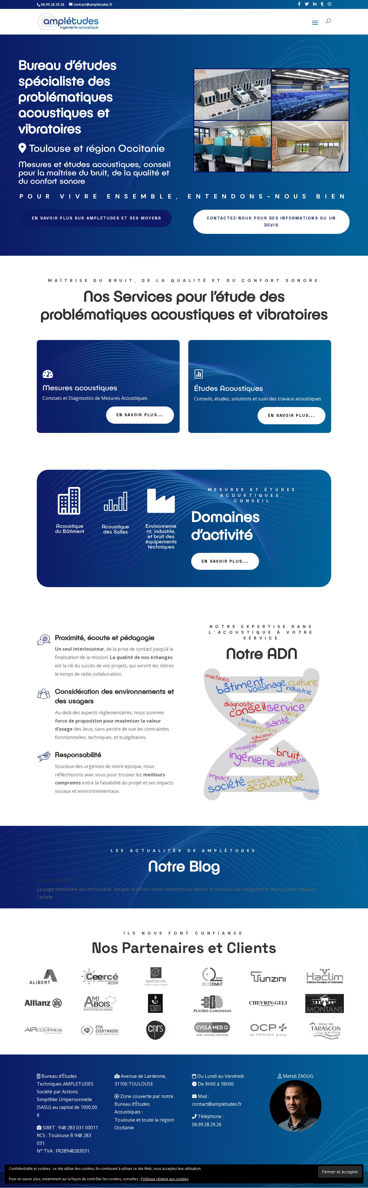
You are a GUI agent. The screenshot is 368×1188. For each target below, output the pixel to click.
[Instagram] (329, 4)
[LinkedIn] (315, 4)
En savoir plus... (140, 414)
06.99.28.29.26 (206, 1124)
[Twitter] (307, 4)
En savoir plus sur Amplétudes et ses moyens (96, 218)
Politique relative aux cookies (164, 1178)
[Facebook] (299, 4)
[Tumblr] (322, 4)
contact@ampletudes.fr (217, 1104)
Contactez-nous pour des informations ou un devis (271, 221)
